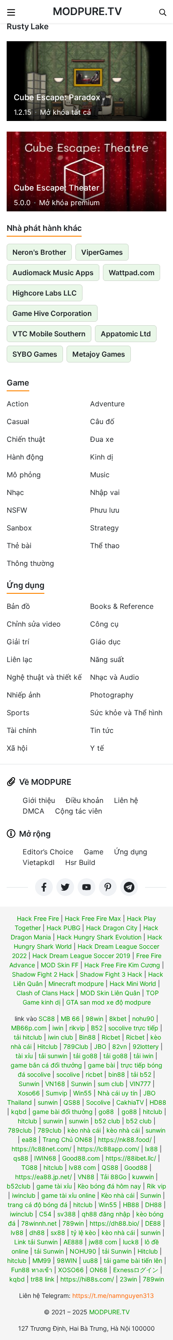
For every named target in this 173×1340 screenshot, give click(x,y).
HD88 (157, 1102)
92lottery (146, 1046)
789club (20, 1130)
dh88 (37, 1232)
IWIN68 (45, 1158)
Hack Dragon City (112, 927)
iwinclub (23, 1195)
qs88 (20, 1158)
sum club (111, 1083)
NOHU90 (83, 1251)
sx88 (58, 1232)
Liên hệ (126, 800)
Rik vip (156, 1186)
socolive (68, 1074)
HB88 (131, 1204)
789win (73, 1223)
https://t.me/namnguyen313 (113, 1295)
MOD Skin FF (60, 965)
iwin (57, 1028)
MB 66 (70, 1018)
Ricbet (111, 1037)
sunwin (48, 1102)
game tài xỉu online (68, 1195)
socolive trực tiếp (133, 1028)
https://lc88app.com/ (108, 1149)
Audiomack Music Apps (53, 272)
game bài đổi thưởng (62, 1111)
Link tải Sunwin (36, 1242)
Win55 (82, 1093)
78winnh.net (39, 1223)
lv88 (17, 1232)
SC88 (47, 1018)
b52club (19, 1186)
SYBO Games (34, 354)
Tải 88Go (113, 1176)
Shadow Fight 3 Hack (111, 974)
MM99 (41, 1260)
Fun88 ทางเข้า (31, 1270)
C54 (45, 1214)
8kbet (117, 1018)
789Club (75, 1046)
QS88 (71, 1102)
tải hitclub (28, 1037)
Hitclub (47, 1046)
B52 (96, 1028)
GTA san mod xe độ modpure (108, 1002)
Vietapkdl (39, 862)
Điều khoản (84, 800)
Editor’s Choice (48, 851)
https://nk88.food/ (125, 1139)
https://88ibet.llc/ (131, 1158)
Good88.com (81, 1158)
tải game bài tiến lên (133, 1260)
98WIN (67, 1260)
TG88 (29, 1167)
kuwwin (143, 1176)
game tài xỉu (54, 1186)
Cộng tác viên (78, 810)
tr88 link (43, 1279)
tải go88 (85, 1056)
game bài (101, 1065)
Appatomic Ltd (126, 333)
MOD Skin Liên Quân (110, 993)
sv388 (66, 1214)
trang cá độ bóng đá (37, 1204)
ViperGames (102, 252)
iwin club (60, 1037)
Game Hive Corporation (52, 313)
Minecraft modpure (76, 983)
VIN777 (140, 1083)
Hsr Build (80, 862)
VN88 (86, 1176)
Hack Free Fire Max (93, 918)
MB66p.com (29, 1028)
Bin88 (87, 1037)
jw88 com (103, 1242)
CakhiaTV (130, 1102)
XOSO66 (71, 1270)
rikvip (77, 1028)
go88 (106, 1111)
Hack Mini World (133, 983)
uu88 (90, 1260)
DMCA (33, 810)
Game (18, 382)
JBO (100, 1046)
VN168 (55, 1083)
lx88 (151, 1149)
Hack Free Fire (38, 918)
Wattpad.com (131, 272)
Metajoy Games (98, 354)
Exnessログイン (135, 1270)
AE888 (73, 1242)
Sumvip (56, 1093)
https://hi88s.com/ (87, 1279)
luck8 (131, 1242)
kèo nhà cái (84, 1130)
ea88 (29, 1139)
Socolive (98, 1102)
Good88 (136, 1167)
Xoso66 (29, 1093)
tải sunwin (53, 1056)
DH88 (153, 1204)
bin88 (116, 1074)
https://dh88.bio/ (114, 1223)
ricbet (94, 1074)
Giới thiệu (39, 800)
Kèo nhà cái (117, 1195)
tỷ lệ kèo (83, 1232)
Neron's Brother (39, 252)
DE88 (153, 1223)
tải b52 (141, 1074)
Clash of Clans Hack (45, 993)
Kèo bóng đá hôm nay (109, 1186)
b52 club (107, 1121)
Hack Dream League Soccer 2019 (81, 955)
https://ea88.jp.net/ (43, 1176)
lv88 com (82, 1167)
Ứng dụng (25, 585)
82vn (119, 1046)
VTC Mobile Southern (49, 333)
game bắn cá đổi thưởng (46, 1065)
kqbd (19, 1111)
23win (128, 1279)
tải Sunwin (49, 1251)
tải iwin (143, 1056)
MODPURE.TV (87, 11)
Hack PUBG (63, 927)
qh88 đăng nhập (106, 1214)
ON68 (98, 1270)
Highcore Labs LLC (44, 292)
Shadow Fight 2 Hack (43, 974)
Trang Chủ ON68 (67, 1139)
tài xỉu (24, 1056)
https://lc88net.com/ (41, 1149)
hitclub (152, 1111)
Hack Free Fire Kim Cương (122, 965)
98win (94, 1018)
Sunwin (29, 1083)
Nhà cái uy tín (118, 1093)
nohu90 (143, 1018)
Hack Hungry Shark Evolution (99, 937)
